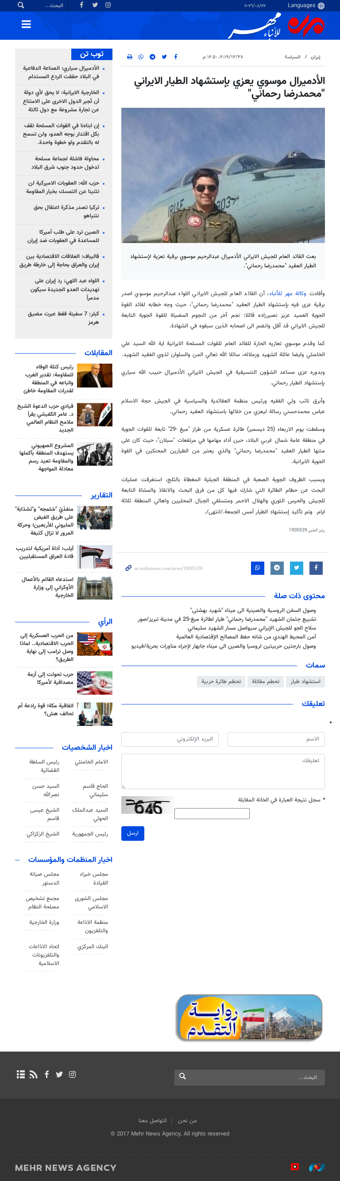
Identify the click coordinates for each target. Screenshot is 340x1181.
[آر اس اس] (33, 1075)
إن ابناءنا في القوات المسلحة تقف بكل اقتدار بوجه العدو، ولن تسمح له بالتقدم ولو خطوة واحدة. (61, 134)
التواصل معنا (153, 1120)
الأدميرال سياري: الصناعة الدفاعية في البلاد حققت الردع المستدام (61, 72)
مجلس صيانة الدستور (44, 878)
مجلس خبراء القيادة (94, 878)
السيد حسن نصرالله (45, 790)
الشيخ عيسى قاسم (44, 814)
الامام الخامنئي (91, 762)
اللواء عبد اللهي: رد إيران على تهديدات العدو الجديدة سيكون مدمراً (65, 289)
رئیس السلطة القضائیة (44, 766)
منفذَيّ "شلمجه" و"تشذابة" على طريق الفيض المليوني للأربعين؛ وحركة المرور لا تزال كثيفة (44, 521)
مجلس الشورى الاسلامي (91, 902)
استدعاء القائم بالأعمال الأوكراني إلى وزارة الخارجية (47, 587)
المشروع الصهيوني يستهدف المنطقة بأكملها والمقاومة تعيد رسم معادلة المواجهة (46, 457)
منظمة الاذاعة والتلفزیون (92, 926)
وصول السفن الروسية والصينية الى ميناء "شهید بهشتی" (253, 610)
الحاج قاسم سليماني (95, 790)
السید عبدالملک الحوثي (90, 814)
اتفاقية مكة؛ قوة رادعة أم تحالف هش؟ (45, 710)
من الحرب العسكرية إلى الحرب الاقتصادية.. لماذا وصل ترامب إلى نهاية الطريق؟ (46, 647)
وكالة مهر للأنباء (288, 293)
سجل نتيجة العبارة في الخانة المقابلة (281, 800)
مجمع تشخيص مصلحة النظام (42, 902)
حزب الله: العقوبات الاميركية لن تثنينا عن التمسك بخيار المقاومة (62, 187)
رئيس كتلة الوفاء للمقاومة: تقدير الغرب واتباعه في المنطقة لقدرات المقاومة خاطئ (48, 379)
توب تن (92, 54)
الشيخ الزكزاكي (43, 834)
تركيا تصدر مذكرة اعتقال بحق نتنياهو (66, 211)
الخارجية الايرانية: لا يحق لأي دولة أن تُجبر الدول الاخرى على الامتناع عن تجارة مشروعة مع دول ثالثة (61, 101)
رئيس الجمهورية (90, 834)
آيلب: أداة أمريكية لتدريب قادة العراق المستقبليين (44, 552)
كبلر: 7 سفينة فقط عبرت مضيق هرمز (63, 318)
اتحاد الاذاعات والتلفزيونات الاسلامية (44, 955)
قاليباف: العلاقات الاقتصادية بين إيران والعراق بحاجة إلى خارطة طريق (59, 261)
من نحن (187, 1120)
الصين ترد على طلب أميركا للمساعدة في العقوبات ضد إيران (63, 236)
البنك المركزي (92, 946)
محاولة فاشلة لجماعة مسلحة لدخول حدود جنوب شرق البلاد (65, 163)
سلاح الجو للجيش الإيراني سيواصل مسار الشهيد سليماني (252, 628)
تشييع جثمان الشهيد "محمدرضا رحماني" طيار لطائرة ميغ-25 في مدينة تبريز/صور (227, 619)
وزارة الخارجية (44, 922)
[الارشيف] (20, 1075)
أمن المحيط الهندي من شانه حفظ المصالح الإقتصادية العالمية (246, 637)
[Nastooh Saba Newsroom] (312, 1167)
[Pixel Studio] (290, 1167)
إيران (316, 57)
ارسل (133, 833)
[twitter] (59, 1075)
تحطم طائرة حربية (221, 681)
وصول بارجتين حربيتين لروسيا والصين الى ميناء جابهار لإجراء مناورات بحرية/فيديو (223, 646)
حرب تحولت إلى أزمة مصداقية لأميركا (50, 678)
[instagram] (72, 1075)
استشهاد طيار (305, 681)
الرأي (105, 622)
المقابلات (98, 353)
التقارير (101, 495)
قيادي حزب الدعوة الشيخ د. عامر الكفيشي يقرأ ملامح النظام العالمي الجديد (45, 418)
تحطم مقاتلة (265, 681)
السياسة (293, 57)
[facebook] (46, 1075)
